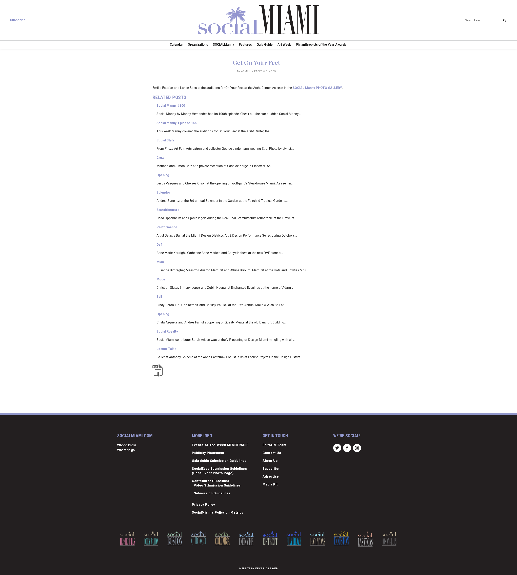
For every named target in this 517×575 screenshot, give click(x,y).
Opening (163, 175)
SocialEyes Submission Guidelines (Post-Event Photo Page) (219, 471)
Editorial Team (274, 445)
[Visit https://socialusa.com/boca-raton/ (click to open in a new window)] (129, 538)
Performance (167, 227)
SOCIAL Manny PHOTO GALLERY (317, 88)
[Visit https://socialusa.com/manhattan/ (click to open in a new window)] (391, 539)
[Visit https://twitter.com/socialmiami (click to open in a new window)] (337, 448)
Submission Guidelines (212, 493)
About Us (270, 461)
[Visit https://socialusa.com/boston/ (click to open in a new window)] (153, 538)
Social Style (165, 140)
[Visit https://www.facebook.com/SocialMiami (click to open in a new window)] (347, 448)
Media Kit (270, 484)
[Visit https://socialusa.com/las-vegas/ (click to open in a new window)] (343, 539)
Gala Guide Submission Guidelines (219, 461)
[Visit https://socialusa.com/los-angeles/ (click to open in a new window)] (367, 538)
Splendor (163, 192)
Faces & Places (265, 71)
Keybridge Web (266, 568)
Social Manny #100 (171, 105)
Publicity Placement (208, 453)
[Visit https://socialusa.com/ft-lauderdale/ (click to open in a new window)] (272, 538)
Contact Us (272, 453)
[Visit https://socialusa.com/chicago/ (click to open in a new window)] (177, 538)
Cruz (160, 158)
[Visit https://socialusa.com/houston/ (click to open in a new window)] (319, 538)
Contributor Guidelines (210, 481)
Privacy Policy (203, 505)
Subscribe (17, 20)
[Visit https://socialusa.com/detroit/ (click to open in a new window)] (248, 538)
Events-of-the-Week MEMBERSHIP (220, 445)
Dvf (159, 244)
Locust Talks (166, 349)
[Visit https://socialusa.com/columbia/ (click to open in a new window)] (200, 538)
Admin (245, 71)
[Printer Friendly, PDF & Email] (158, 370)
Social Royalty (167, 331)
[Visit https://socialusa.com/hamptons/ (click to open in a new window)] (296, 538)
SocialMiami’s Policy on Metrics (217, 512)
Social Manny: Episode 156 (177, 123)
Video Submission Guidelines (217, 485)
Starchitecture (168, 210)
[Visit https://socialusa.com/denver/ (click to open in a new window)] (224, 538)
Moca (161, 279)
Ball (159, 297)
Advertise (271, 476)
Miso (160, 262)
